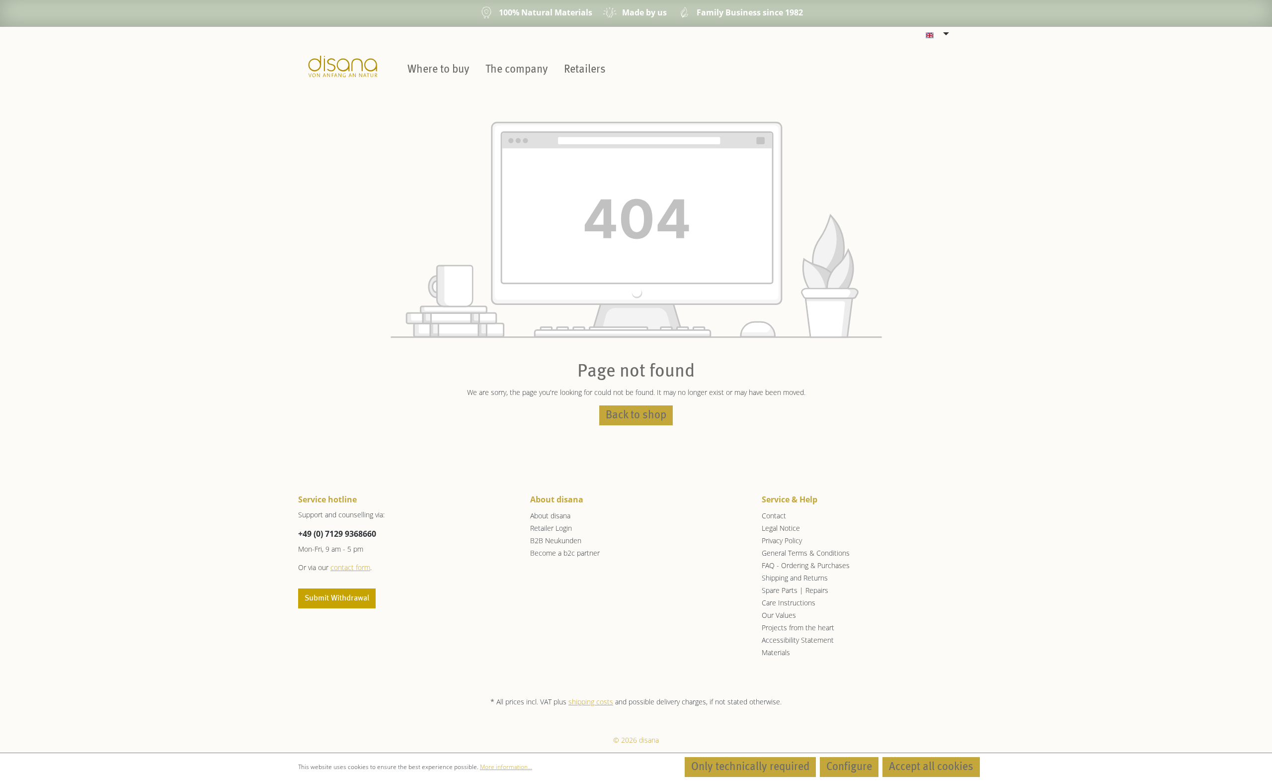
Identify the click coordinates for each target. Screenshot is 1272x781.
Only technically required (750, 767)
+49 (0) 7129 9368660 (337, 533)
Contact (774, 515)
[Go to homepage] (343, 66)
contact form (350, 567)
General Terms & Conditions (806, 553)
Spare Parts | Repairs (795, 590)
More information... (506, 767)
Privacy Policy (782, 540)
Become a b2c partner (565, 553)
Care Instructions (788, 602)
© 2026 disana (636, 740)
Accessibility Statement (798, 640)
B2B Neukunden (555, 540)
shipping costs (590, 701)
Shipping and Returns (795, 578)
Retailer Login (551, 528)
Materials (776, 652)
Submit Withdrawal (337, 598)
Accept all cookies (931, 767)
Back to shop (636, 415)
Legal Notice (781, 528)
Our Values (779, 615)
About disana (550, 515)
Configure (849, 767)
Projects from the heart (798, 627)
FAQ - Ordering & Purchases (806, 565)
